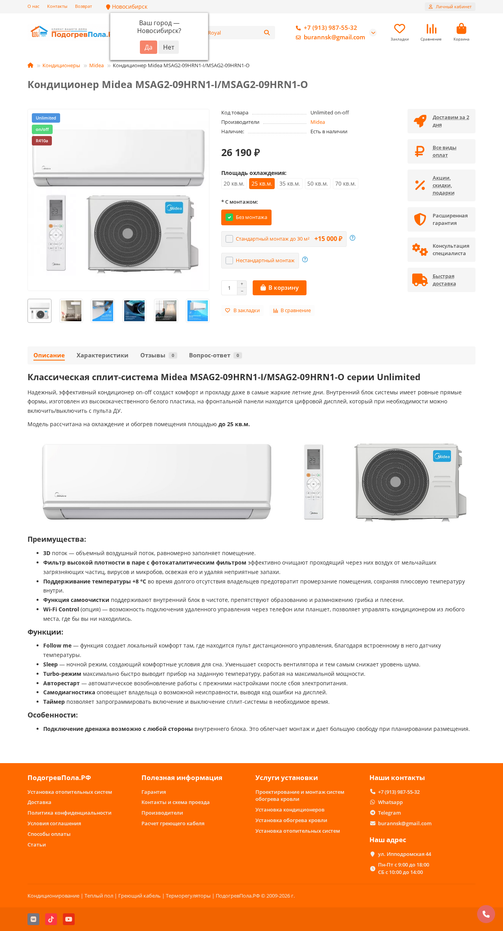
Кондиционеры (61, 65)
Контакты (57, 6)
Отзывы (157, 355)
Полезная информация (181, 777)
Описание (49, 355)
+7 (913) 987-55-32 (330, 28)
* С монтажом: (239, 201)
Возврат (83, 6)
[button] (28, 311)
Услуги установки (286, 777)
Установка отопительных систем (70, 791)
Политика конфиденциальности (70, 812)
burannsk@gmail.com (334, 37)
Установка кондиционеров (290, 809)
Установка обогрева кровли (291, 820)
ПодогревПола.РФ (59, 777)
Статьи (37, 844)
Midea (96, 65)
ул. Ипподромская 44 (404, 853)
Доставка (39, 802)
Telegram (389, 812)
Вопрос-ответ (214, 355)
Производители (162, 812)
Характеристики (103, 355)
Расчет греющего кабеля (172, 823)
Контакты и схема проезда (175, 802)
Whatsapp (390, 802)
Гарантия (153, 791)
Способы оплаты (49, 833)
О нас (33, 6)
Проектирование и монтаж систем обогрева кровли (299, 795)
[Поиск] (267, 32)
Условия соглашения (54, 823)
